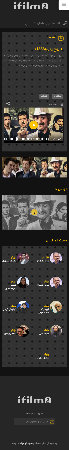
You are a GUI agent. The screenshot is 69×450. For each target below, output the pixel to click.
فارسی (50, 23)
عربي (28, 23)
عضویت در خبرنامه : (34, 413)
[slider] (28, 139)
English (39, 23)
